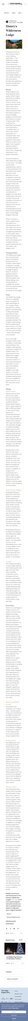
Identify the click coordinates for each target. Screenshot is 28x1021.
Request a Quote (18, 993)
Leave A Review (18, 996)
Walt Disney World (11, 921)
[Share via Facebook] (6, 928)
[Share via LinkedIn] (14, 928)
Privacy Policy (15, 1008)
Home (16, 991)
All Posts (6, 13)
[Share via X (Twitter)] (10, 928)
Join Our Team (18, 999)
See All (20, 940)
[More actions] (21, 22)
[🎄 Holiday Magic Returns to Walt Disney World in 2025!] (14, 948)
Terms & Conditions (19, 1002)
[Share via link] (18, 928)
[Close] (26, 1005)
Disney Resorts (10, 923)
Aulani (13, 13)
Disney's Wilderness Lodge (14, 917)
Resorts (9, 914)
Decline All (13, 1015)
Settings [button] (14, 1018)
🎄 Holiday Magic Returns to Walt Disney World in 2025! (14, 958)
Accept (14, 1012)
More (19, 13)
